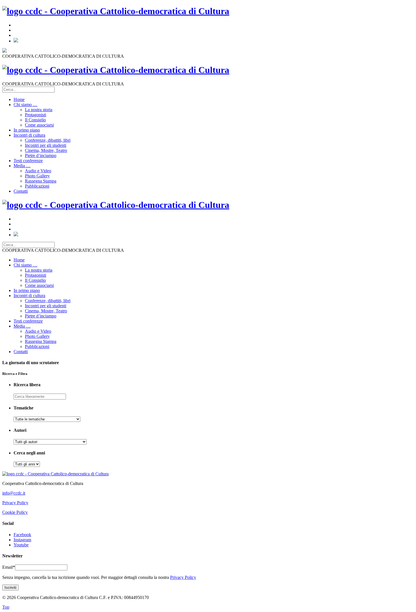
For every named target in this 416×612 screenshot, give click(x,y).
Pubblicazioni (37, 186)
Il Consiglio (35, 119)
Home (19, 99)
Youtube (21, 544)
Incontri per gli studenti (45, 145)
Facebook (22, 534)
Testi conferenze (28, 160)
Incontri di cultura (29, 135)
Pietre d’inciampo (40, 155)
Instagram (22, 539)
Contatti (21, 191)
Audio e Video (38, 170)
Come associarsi (39, 125)
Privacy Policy (15, 502)
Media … (22, 165)
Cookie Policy (15, 512)
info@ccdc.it (13, 493)
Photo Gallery (37, 175)
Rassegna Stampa (40, 181)
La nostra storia (38, 109)
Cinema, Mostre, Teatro (46, 150)
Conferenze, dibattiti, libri (47, 140)
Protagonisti (35, 114)
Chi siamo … (25, 104)
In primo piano (27, 130)
